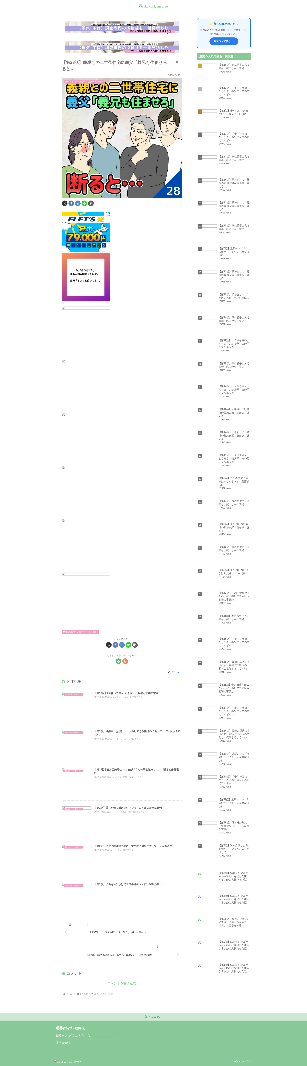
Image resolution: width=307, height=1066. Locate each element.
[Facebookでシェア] (71, 203)
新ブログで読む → (224, 41)
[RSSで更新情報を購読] (125, 661)
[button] (91, 203)
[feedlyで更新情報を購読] (118, 661)
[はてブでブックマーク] (78, 203)
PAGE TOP (154, 1016)
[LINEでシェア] (84, 203)
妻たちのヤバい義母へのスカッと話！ (81, 632)
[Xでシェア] (64, 203)
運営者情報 (63, 1042)
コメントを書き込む (121, 983)
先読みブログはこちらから (73, 1035)
